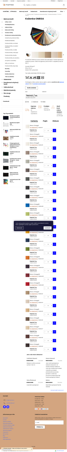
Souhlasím (48, 228)
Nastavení (19, 228)
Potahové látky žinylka (10, 55)
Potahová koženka (10, 40)
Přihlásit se (40, 427)
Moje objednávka (7, 439)
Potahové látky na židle (11, 50)
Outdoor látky (9, 32)
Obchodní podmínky (7, 423)
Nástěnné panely (10, 90)
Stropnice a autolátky (10, 60)
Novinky (7, 68)
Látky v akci (8, 22)
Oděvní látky (8, 27)
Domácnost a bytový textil (11, 83)
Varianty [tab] (34, 121)
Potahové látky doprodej (11, 66)
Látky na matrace (9, 63)
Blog (4, 435)
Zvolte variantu (31, 88)
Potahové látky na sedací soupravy (11, 46)
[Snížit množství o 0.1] (45, 130)
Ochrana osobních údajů (8, 425)
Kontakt (12, 1)
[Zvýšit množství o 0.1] (51, 130)
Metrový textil (8, 19)
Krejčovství (5, 437)
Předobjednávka (9, 24)
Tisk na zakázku (9, 76)
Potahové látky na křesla (11, 43)
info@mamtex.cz (10, 400)
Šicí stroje (7, 93)
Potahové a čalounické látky (13, 35)
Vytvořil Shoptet (60, 450)
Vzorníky (7, 71)
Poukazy (7, 96)
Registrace (60, 1)
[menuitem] (10, 11)
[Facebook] (4, 406)
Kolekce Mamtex (9, 74)
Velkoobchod (8, 87)
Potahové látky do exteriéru (12, 58)
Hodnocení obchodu (7, 427)
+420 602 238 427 (10, 403)
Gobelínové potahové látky (12, 38)
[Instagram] (7, 406)
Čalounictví (5, 432)
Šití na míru (5, 434)
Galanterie (7, 79)
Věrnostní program (7, 430)
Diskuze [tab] (56, 121)
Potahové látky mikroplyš (11, 52)
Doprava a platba (21, 1)
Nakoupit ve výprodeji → (7, 449)
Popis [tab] (45, 121)
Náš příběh (5, 1)
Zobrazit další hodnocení (57, 390)
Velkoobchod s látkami (8, 428)
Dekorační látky (9, 30)
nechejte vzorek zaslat (39, 84)
